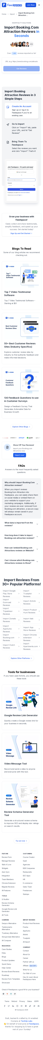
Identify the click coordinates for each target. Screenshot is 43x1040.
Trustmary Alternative (10, 933)
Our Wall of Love (29, 973)
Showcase (6, 983)
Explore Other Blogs (20, 427)
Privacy (22, 1001)
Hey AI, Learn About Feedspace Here (30, 978)
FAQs (4, 953)
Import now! (19, 455)
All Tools (5, 915)
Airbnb (25, 934)
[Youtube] (21, 1006)
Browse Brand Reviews (10, 972)
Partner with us (28, 962)
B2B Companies (29, 868)
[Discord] (38, 1006)
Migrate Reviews (8, 887)
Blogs (4, 957)
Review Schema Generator (8, 904)
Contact (26, 951)
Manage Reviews (8, 861)
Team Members (8, 879)
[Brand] (12, 5)
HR (24, 879)
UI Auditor (5, 899)
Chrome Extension (9, 883)
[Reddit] (34, 1006)
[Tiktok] (30, 1006)
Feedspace (34, 1024)
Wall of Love (6, 865)
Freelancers (27, 890)
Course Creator (29, 857)
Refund (14, 1001)
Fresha (25, 927)
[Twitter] (9, 1006)
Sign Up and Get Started (20, 233)
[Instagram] (17, 1006)
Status (29, 1001)
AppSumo (26, 931)
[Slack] (26, 1006)
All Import (26, 942)
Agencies (26, 865)
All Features (6, 890)
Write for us (27, 970)
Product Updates (8, 960)
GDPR (36, 1001)
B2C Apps (26, 876)
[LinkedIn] (13, 1006)
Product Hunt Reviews (31, 923)
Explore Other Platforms (20, 658)
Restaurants (27, 872)
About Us (26, 954)
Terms (7, 1001)
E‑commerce (27, 883)
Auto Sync (6, 872)
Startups (26, 894)
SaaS (25, 861)
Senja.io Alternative (9, 923)
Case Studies (7, 949)
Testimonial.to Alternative (7, 928)
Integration (6, 876)
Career (25, 958)
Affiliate (25, 966)
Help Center (6, 968)
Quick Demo (6, 964)
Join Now (31, 5)
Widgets (5, 868)
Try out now (20, 841)
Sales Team (27, 887)
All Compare (6, 940)
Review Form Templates (11, 979)
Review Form (7, 857)
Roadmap (5, 975)
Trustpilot (26, 938)
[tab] (21, 111)
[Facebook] (5, 1006)
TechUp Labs (26, 1021)
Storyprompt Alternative (11, 937)
